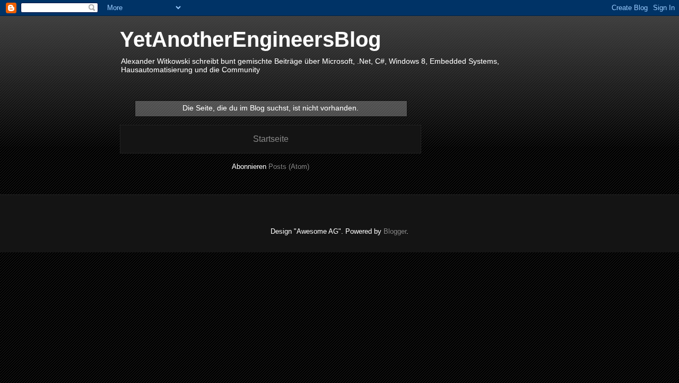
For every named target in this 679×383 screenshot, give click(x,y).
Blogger (395, 231)
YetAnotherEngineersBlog (250, 39)
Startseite (271, 138)
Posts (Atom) (288, 167)
